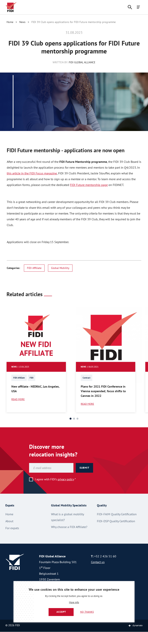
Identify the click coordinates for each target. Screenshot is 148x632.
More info (74, 602)
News (22, 22)
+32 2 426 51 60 (105, 556)
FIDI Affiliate (34, 268)
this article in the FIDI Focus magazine (32, 173)
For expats (12, 528)
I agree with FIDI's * (55, 479)
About (9, 521)
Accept (61, 611)
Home (10, 22)
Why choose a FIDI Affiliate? (69, 527)
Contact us (98, 562)
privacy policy (66, 479)
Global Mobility (60, 268)
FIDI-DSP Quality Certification (116, 521)
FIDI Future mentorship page (89, 185)
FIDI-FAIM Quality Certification (117, 514)
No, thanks (87, 611)
